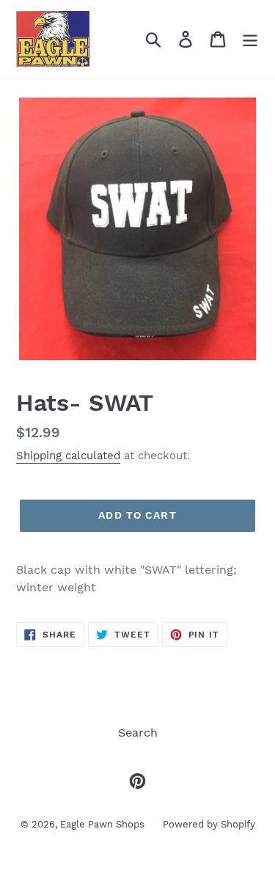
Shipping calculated (68, 455)
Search (138, 732)
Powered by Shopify (209, 824)
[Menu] (250, 39)
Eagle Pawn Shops (102, 824)
